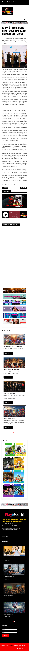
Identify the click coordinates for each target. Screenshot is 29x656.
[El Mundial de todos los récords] (5, 411)
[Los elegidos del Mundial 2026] (5, 386)
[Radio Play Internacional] (7, 11)
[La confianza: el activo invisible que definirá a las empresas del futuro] (5, 551)
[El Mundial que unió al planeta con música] (5, 362)
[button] (13, 432)
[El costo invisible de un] (5, 607)
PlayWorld (11, 645)
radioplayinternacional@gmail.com (10, 529)
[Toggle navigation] (24, 19)
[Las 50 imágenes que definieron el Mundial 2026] (5, 339)
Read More (8, 353)
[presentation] (1, 381)
